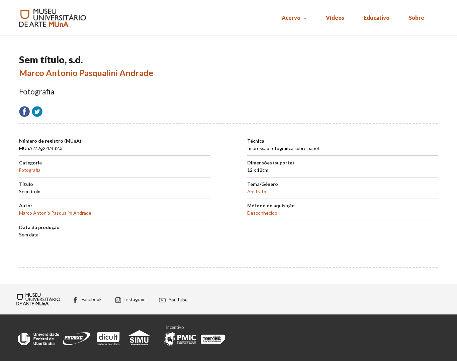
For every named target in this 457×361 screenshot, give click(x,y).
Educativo (376, 17)
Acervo (291, 17)
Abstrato (256, 191)
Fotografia (29, 170)
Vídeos (335, 17)
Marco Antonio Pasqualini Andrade (86, 73)
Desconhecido (262, 213)
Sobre (416, 17)
